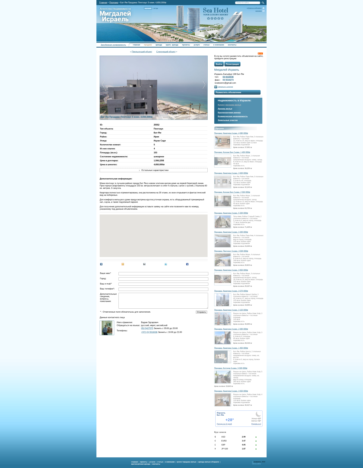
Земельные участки (228, 120)
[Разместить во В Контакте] (101, 264)
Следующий (166, 51)
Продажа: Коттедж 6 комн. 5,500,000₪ (230, 368)
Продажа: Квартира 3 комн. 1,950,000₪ (231, 348)
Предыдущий (142, 51)
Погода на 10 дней (224, 424)
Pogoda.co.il (256, 424)
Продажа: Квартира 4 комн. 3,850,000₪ (231, 270)
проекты (186, 45)
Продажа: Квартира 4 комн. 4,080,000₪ (231, 133)
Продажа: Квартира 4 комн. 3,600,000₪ (231, 173)
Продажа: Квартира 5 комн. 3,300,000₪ (231, 232)
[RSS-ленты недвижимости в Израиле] (260, 54)
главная (136, 45)
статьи (206, 45)
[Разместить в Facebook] (187, 264)
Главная (103, 2)
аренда (159, 45)
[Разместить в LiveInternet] (144, 264)
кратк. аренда (172, 45)
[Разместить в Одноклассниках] (123, 264)
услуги (197, 45)
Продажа (113, 2)
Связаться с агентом (225, 87)
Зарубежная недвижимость (113, 45)
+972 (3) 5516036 (149, 332)
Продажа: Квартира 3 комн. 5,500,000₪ (231, 213)
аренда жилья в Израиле (208, 462)
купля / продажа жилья (186, 462)
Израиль (221, 413)
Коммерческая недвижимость (233, 116)
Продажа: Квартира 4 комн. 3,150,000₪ (231, 310)
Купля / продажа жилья (229, 105)
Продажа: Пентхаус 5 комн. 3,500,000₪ (231, 251)
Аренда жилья (225, 108)
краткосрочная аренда (140, 464)
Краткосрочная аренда (229, 112)
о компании (218, 45)
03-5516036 (228, 77)
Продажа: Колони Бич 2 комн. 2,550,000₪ (232, 192)
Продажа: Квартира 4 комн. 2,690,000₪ (231, 329)
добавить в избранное (254, 8)
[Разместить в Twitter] (166, 264)
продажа (148, 45)
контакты (259, 11)
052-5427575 (147, 328)
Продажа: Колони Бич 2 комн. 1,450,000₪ (232, 152)
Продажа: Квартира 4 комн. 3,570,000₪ (231, 291)
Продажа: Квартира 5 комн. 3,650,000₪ (231, 391)
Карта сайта (256, 463)
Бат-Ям (220, 415)
